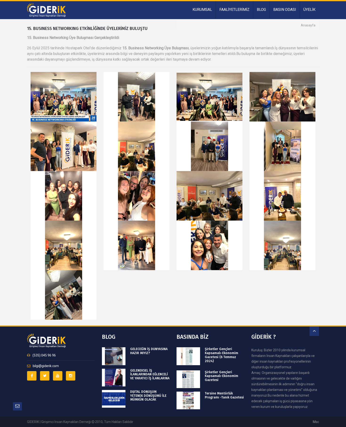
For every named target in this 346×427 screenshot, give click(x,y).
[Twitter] (44, 376)
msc (316, 422)
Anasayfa (308, 25)
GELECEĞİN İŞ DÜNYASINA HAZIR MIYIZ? (149, 351)
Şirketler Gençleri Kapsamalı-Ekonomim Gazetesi (221, 376)
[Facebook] (31, 376)
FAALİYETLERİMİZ (234, 9)
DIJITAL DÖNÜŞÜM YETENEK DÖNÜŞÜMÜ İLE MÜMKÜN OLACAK (148, 396)
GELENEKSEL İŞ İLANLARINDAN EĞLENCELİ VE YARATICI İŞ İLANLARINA (149, 375)
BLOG (261, 9)
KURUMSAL (202, 9)
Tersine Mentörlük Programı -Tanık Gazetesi (224, 395)
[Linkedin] (57, 376)
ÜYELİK (309, 9)
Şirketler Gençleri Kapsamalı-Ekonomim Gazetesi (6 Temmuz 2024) (221, 355)
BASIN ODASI (284, 9)
